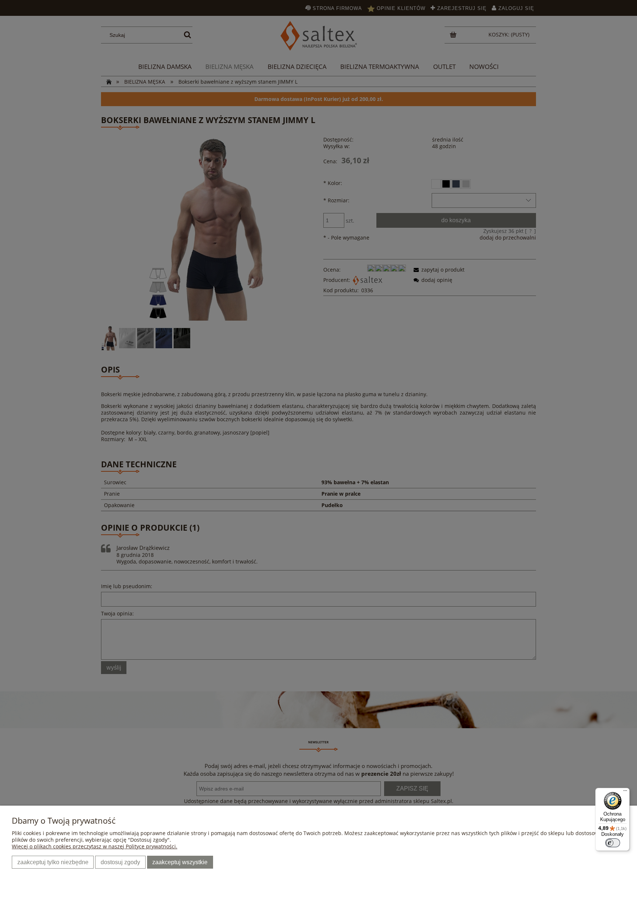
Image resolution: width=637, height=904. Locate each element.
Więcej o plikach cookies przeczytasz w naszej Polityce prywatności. (94, 846)
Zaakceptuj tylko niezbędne (52, 862)
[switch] (612, 842)
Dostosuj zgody (120, 862)
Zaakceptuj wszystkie (180, 862)
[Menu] (625, 792)
